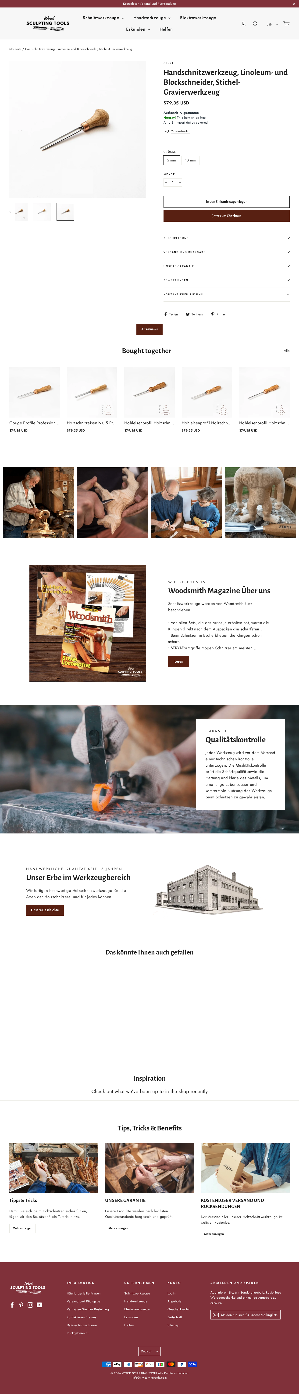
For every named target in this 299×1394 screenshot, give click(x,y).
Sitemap (173, 1325)
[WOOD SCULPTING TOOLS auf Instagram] (30, 1305)
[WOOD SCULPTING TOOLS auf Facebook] (12, 1305)
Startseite (15, 49)
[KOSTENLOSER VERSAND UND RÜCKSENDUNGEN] (245, 1168)
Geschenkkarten (178, 1309)
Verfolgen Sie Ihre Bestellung (88, 1309)
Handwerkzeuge (150, 18)
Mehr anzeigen (22, 1228)
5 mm (171, 160)
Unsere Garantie (179, 266)
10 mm (190, 160)
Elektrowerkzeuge (198, 18)
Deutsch (146, 1351)
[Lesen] (87, 623)
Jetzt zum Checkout (226, 216)
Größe (170, 151)
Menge (169, 174)
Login (171, 1293)
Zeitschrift (174, 1317)
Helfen (166, 29)
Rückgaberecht (77, 1333)
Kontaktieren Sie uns (183, 294)
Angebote (174, 1301)
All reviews (149, 329)
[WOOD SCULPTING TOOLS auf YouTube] (39, 1305)
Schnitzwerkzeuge (101, 18)
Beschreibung (176, 238)
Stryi (168, 63)
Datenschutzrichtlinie (82, 1325)
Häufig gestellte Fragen (84, 1293)
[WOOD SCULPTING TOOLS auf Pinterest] (21, 1305)
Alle (287, 350)
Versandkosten (180, 131)
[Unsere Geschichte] (211, 891)
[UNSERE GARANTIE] (149, 1168)
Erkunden (136, 29)
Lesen (178, 661)
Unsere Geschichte (45, 910)
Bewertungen (176, 280)
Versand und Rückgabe (185, 252)
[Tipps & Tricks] (53, 1168)
